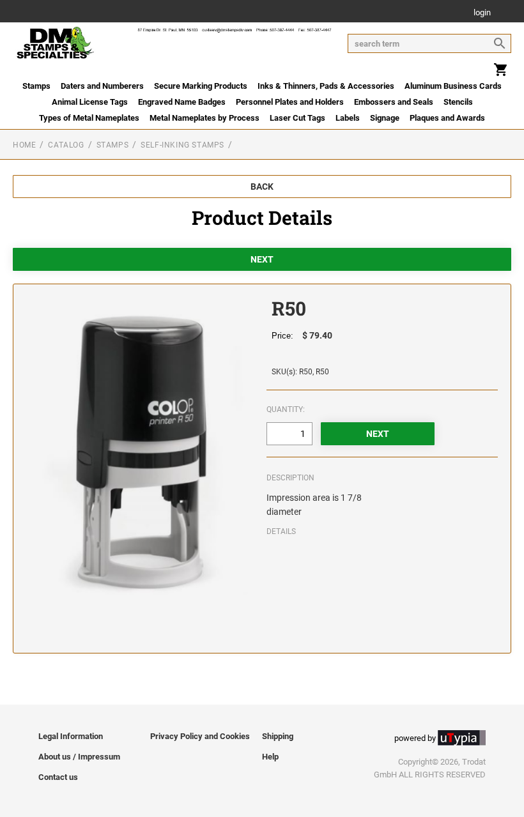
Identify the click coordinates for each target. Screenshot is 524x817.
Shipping (277, 736)
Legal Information (70, 736)
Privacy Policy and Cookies (200, 736)
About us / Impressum (79, 756)
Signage (384, 118)
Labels (347, 118)
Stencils (458, 102)
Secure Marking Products (200, 86)
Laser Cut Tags (297, 118)
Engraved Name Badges (182, 102)
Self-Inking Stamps (182, 145)
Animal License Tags (90, 102)
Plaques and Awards (447, 118)
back (262, 186)
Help (270, 756)
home (24, 145)
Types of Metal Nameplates (89, 118)
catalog (66, 145)
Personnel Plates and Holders (290, 102)
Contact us (58, 777)
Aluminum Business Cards (453, 86)
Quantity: (285, 409)
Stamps (36, 86)
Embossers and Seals (393, 102)
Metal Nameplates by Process (204, 118)
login (482, 13)
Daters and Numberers (102, 86)
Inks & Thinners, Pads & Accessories (326, 86)
